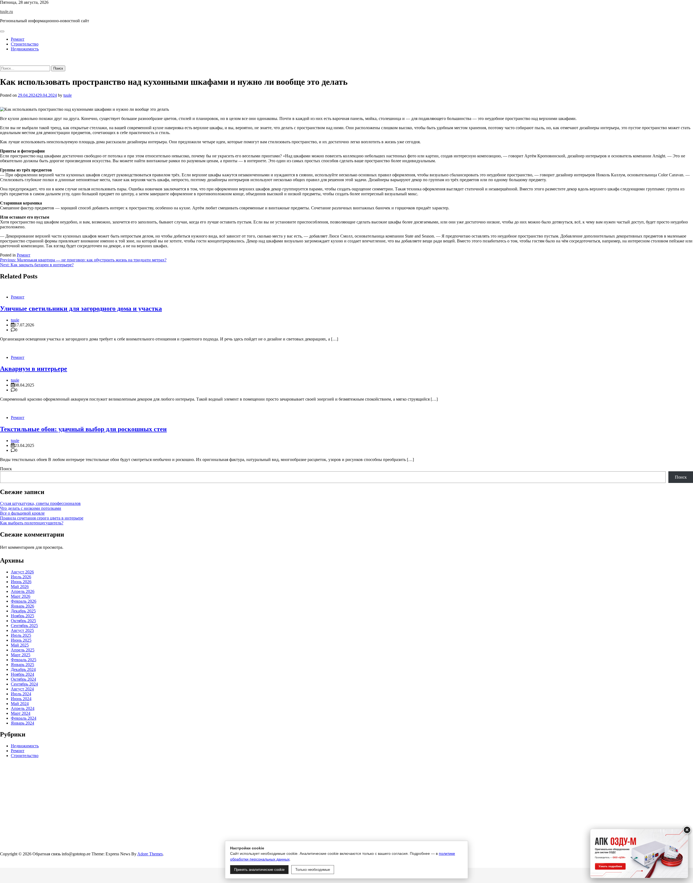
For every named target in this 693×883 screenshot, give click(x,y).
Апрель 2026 (22, 591)
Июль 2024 (21, 694)
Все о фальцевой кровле (22, 513)
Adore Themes (150, 854)
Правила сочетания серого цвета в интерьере (41, 518)
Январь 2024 (22, 723)
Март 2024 (20, 713)
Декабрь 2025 (23, 611)
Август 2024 (22, 689)
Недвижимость (25, 49)
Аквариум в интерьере (33, 368)
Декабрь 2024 (23, 669)
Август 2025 (22, 630)
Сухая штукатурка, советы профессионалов (40, 503)
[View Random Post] (1, 58)
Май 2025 (20, 645)
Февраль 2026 (23, 601)
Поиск (6, 468)
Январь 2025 (22, 664)
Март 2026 (20, 596)
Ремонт (17, 39)
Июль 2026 (21, 576)
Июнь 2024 (21, 698)
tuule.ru (6, 11)
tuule (67, 95)
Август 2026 (22, 572)
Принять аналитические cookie (259, 870)
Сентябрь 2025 (24, 625)
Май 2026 (20, 586)
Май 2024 (20, 703)
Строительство (24, 44)
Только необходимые (312, 870)
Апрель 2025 (22, 650)
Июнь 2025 (21, 640)
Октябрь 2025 (23, 620)
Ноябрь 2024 (22, 674)
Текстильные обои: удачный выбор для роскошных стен (83, 429)
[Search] (1, 63)
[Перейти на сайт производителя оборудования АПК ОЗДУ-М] (639, 853)
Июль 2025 (21, 635)
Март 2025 (20, 654)
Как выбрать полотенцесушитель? (31, 523)
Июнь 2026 (21, 581)
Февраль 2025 (23, 659)
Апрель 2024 (22, 708)
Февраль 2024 (23, 718)
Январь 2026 (22, 606)
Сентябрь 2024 (24, 684)
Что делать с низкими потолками (30, 508)
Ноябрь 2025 (22, 615)
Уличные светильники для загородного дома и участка (81, 308)
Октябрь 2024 (23, 679)
